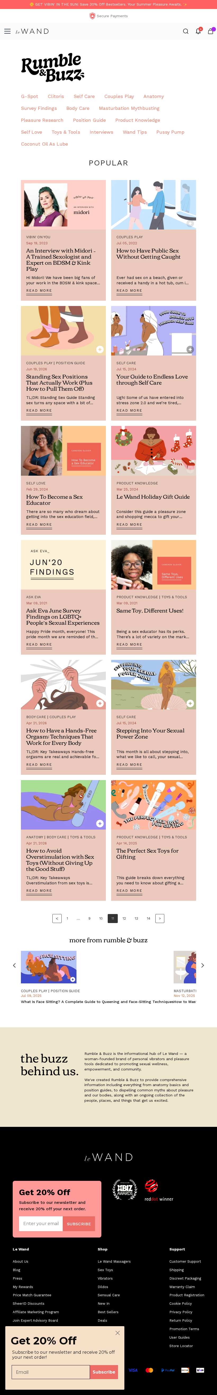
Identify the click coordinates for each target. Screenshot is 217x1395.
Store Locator (181, 1346)
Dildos (103, 1287)
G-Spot (29, 96)
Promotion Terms (184, 1329)
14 (148, 918)
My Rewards (23, 1287)
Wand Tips (135, 132)
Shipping (176, 1270)
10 (101, 918)
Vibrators (105, 1278)
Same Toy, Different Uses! (149, 610)
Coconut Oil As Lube (44, 144)
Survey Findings (39, 108)
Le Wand (21, 1249)
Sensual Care (109, 1295)
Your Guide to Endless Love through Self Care (152, 379)
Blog (16, 1270)
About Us (20, 1261)
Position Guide (89, 120)
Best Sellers (108, 1312)
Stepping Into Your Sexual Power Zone (150, 733)
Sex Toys (105, 1270)
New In (104, 1304)
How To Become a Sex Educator (54, 499)
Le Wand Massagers (114, 1261)
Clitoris (56, 96)
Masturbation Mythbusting (129, 108)
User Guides (179, 1337)
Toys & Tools (66, 132)
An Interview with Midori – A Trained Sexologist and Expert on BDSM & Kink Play (61, 259)
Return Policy (180, 1320)
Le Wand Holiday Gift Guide (153, 496)
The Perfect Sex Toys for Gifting (147, 853)
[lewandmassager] (32, 31)
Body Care (77, 108)
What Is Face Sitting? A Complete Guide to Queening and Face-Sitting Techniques (97, 1002)
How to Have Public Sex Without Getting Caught (148, 253)
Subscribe (104, 1372)
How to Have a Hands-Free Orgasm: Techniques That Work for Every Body (61, 736)
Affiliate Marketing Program (36, 1312)
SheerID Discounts (28, 1304)
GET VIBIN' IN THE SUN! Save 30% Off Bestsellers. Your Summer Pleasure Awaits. (108, 4)
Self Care (84, 96)
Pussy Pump (170, 132)
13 (136, 918)
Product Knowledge (137, 120)
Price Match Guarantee (32, 1295)
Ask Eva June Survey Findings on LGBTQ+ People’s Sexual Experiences (63, 616)
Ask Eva (33, 597)
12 (124, 918)
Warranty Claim (182, 1287)
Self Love (31, 132)
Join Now (79, 1223)
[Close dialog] (117, 1333)
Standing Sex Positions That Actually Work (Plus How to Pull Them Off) (59, 382)
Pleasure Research (42, 120)
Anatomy (153, 96)
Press (17, 1278)
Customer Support (185, 1261)
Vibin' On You (38, 237)
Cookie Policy (180, 1304)
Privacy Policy (180, 1312)
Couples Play (119, 96)
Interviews (101, 132)
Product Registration (186, 1295)
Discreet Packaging (185, 1278)
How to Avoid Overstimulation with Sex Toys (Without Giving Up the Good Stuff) (60, 859)
